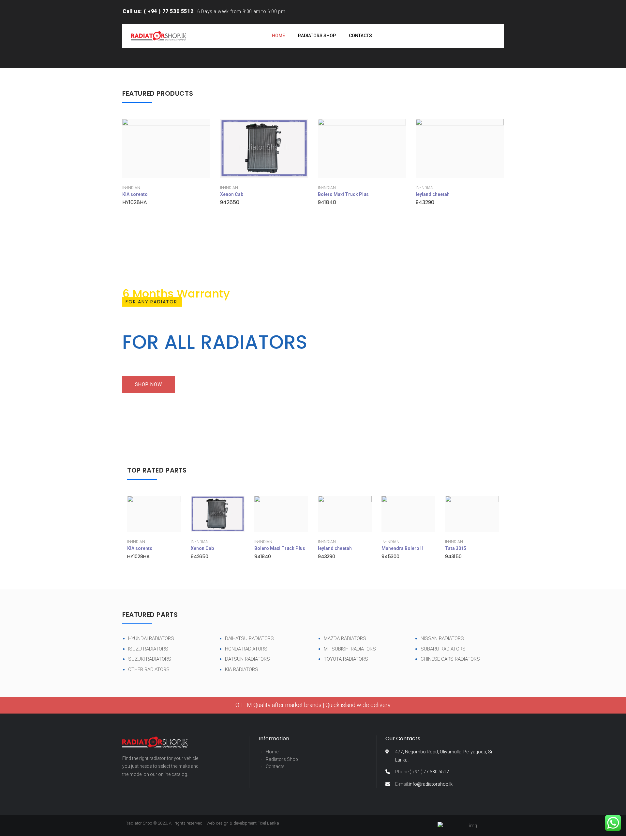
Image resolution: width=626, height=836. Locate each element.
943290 (425, 202)
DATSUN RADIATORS (247, 659)
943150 (453, 556)
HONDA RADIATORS (246, 649)
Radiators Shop (282, 759)
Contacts (275, 766)
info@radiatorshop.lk (424, 784)
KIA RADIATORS (241, 669)
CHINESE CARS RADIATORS (450, 659)
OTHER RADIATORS (149, 669)
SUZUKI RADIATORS (149, 659)
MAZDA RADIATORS (345, 638)
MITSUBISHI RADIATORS (350, 649)
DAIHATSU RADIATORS (249, 638)
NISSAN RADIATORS (442, 638)
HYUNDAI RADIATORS (151, 638)
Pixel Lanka (268, 823)
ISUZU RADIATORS (148, 649)
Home (272, 751)
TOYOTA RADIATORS (346, 659)
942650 (229, 202)
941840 (327, 202)
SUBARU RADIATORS (443, 649)
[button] (148, 384)
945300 (390, 556)
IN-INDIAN (131, 187)
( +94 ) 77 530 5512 (422, 771)
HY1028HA (134, 202)
